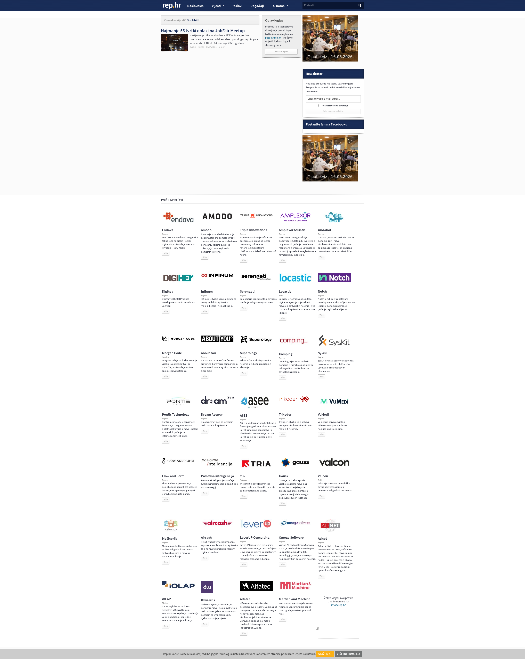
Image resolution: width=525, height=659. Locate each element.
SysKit (322, 353)
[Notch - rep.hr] (334, 281)
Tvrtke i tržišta (197, 47)
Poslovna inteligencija (217, 476)
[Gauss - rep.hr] (295, 466)
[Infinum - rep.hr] (217, 276)
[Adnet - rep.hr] (330, 530)
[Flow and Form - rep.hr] (178, 463)
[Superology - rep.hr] (256, 342)
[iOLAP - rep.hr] (178, 587)
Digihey (167, 291)
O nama (277, 6)
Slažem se (325, 654)
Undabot (324, 230)
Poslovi (237, 5)
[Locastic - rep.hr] (295, 281)
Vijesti (214, 6)
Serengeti (247, 291)
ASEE (243, 415)
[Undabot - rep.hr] (334, 221)
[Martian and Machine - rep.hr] (295, 589)
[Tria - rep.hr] (256, 468)
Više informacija (348, 654)
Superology (248, 353)
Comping (285, 354)
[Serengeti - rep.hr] (256, 280)
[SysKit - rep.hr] (334, 345)
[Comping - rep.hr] (294, 346)
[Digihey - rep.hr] (178, 282)
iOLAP (166, 599)
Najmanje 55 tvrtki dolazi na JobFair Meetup (203, 30)
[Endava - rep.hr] (178, 222)
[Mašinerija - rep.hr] (171, 530)
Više (166, 253)
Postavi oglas (281, 51)
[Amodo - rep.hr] (217, 220)
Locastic (285, 291)
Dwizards (208, 600)
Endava (167, 230)
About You (208, 353)
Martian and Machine (294, 599)
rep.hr (172, 6)
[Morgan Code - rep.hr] (178, 341)
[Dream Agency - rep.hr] (217, 403)
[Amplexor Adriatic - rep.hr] (295, 220)
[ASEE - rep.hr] (255, 407)
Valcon (323, 476)
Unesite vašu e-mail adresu (323, 99)
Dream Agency (212, 414)
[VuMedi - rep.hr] (334, 405)
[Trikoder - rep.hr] (294, 400)
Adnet (322, 538)
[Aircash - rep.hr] (217, 526)
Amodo (206, 230)
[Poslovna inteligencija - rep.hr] (217, 466)
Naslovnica (195, 5)
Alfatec (245, 599)
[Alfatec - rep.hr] (256, 590)
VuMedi (323, 414)
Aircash (206, 537)
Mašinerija (169, 538)
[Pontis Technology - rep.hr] (178, 405)
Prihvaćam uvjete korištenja (335, 105)
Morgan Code (172, 353)
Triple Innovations (253, 230)
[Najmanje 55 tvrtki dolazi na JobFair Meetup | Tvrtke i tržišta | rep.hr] (174, 50)
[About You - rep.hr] (217, 341)
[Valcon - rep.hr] (334, 465)
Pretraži (309, 5)
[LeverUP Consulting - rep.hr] (256, 527)
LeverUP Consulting (254, 537)
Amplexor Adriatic (292, 230)
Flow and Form (173, 476)
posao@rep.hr (273, 37)
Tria (242, 476)
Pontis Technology (175, 414)
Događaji (257, 5)
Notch (322, 291)
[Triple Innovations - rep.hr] (256, 218)
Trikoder (285, 414)
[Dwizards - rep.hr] (207, 592)
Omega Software (291, 537)
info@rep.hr (338, 605)
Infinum (207, 291)
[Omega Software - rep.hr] (295, 526)
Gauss (283, 476)
